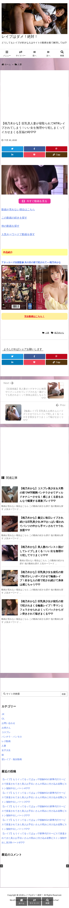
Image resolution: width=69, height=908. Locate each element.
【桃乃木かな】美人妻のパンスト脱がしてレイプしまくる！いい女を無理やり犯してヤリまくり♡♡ (41, 551)
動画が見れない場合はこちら (18, 209)
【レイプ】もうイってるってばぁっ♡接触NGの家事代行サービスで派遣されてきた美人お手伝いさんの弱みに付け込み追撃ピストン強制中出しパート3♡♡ (34, 797)
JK (3, 714)
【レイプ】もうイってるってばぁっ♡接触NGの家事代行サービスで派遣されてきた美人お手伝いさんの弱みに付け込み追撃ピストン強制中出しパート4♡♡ (34, 784)
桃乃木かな (59, 332)
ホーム (7, 64)
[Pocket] (34, 154)
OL (3, 718)
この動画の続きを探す (14, 217)
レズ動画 (6, 741)
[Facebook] (34, 148)
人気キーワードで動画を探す (18, 234)
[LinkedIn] (12, 154)
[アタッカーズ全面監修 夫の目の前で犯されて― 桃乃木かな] (34, 287)
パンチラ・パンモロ (12, 736)
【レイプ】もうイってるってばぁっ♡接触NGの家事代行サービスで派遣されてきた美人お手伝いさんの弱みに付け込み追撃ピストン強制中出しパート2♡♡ (34, 811)
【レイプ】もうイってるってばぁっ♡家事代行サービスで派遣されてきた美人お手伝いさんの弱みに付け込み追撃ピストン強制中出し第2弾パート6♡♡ (34, 838)
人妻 (20, 64)
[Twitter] (12, 148)
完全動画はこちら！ (34, 316)
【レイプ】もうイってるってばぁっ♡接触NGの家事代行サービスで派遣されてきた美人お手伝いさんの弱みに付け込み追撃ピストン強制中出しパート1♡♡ (34, 824)
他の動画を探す (10, 225)
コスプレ (6, 732)
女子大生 (6, 750)
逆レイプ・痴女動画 (12, 759)
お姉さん (6, 727)
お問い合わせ (8, 723)
